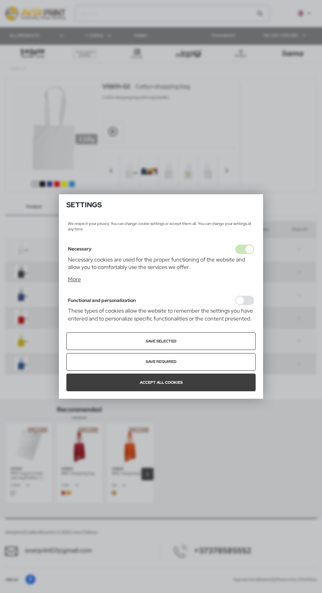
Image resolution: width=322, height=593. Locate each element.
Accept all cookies (161, 382)
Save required (161, 361)
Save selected (161, 341)
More (74, 279)
